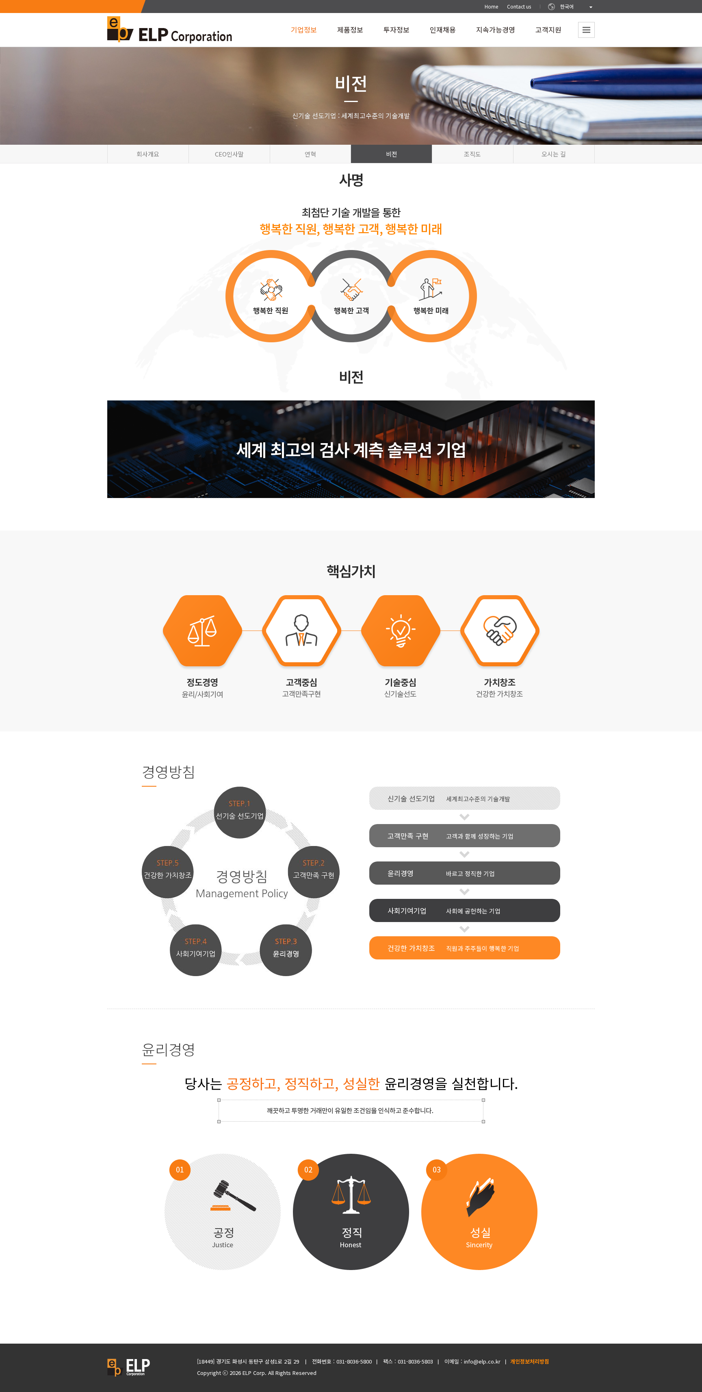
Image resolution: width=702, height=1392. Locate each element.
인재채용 (443, 32)
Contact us (519, 6)
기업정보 (304, 32)
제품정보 (350, 32)
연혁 (310, 154)
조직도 (472, 154)
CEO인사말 (229, 154)
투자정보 (397, 32)
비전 (391, 154)
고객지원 (548, 32)
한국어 (567, 6)
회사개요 (147, 154)
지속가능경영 (495, 32)
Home (491, 6)
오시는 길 (554, 154)
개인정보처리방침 (529, 1361)
